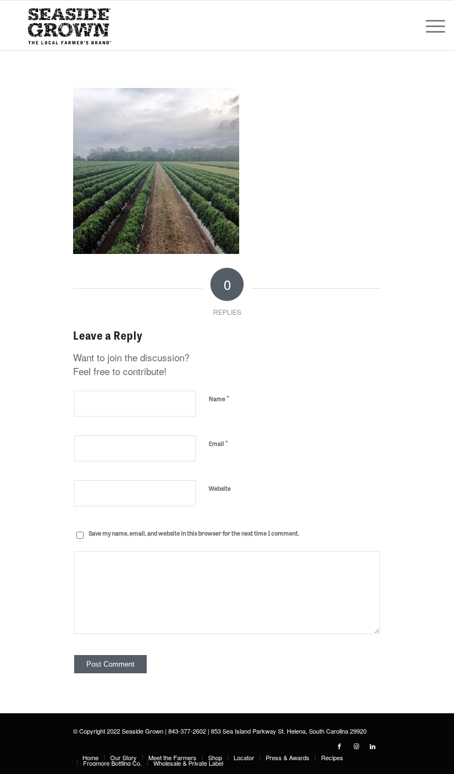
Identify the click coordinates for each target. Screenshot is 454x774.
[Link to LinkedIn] (372, 745)
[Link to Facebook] (339, 745)
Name (219, 398)
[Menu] (430, 25)
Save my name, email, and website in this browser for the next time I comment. (194, 532)
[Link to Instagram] (356, 745)
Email (218, 443)
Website (220, 488)
